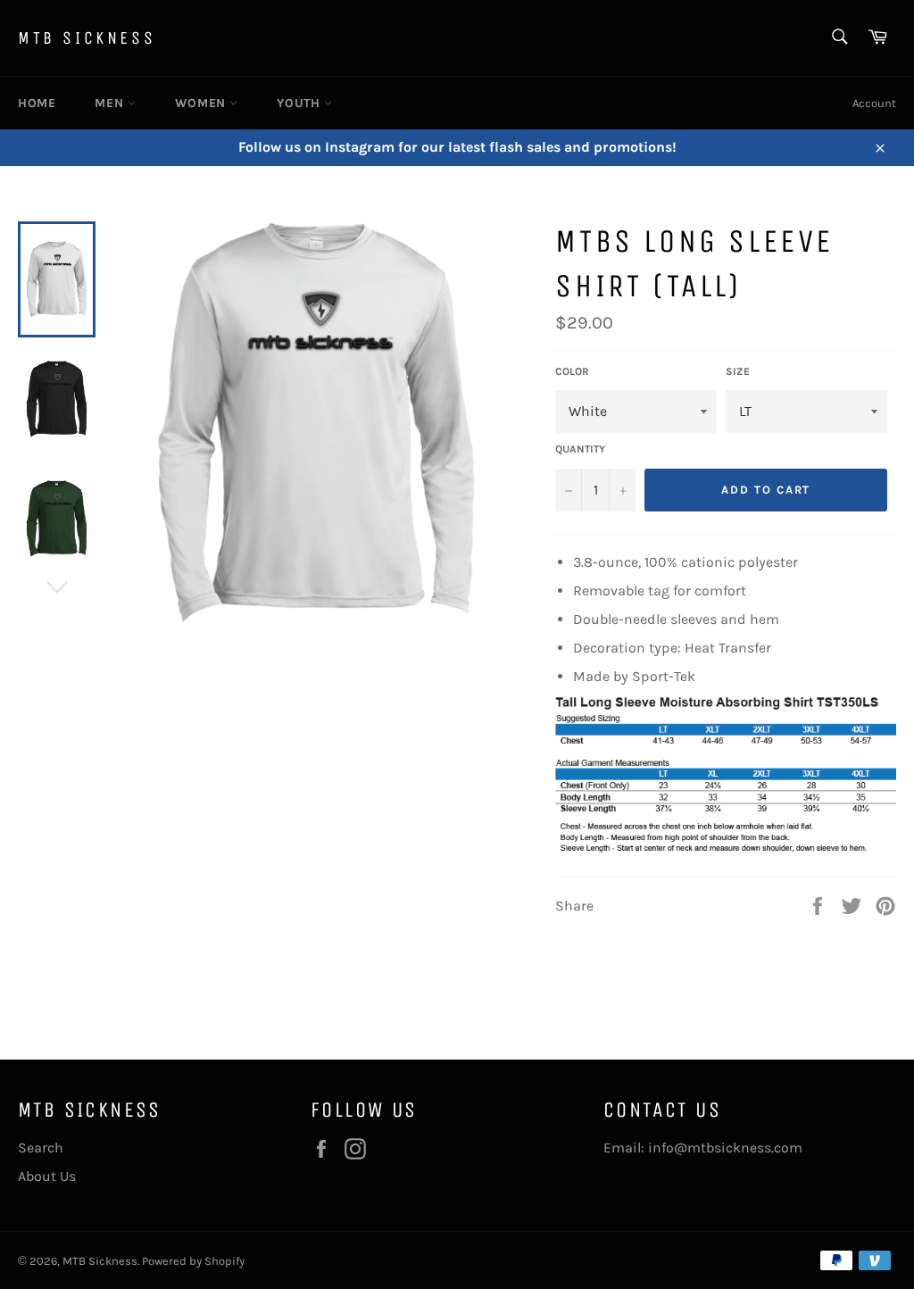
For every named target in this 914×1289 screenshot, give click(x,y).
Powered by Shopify (193, 1261)
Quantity (580, 449)
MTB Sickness (86, 38)
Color (572, 371)
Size (738, 371)
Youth (300, 103)
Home (36, 103)
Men (111, 103)
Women (202, 103)
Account (874, 103)
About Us (47, 1176)
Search (40, 1147)
